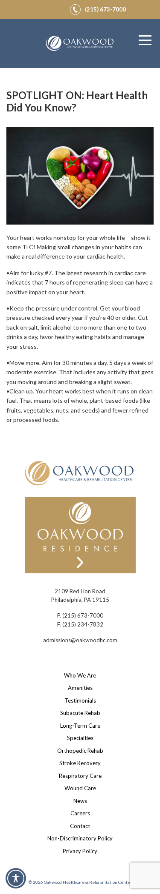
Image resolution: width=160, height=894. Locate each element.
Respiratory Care (80, 775)
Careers (80, 813)
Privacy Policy (80, 851)
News (80, 800)
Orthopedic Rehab (80, 750)
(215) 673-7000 (82, 615)
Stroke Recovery (80, 763)
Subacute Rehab (80, 712)
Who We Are (80, 675)
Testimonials (80, 700)
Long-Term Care (80, 725)
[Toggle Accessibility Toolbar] (15, 878)
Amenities (80, 687)
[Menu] (145, 40)
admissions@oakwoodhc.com (80, 640)
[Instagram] (47, 8)
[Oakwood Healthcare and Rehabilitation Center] (80, 44)
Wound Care (80, 788)
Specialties (80, 738)
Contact (80, 826)
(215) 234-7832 (82, 624)
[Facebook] (37, 8)
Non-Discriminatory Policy (80, 838)
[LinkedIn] (57, 8)
